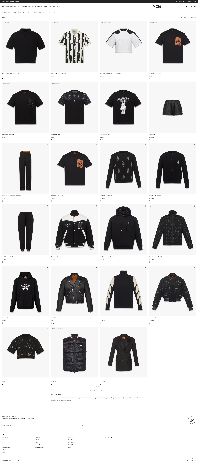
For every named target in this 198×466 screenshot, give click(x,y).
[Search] (186, 6)
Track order (173, 1)
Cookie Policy (70, 444)
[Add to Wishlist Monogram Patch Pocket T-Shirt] (194, 22)
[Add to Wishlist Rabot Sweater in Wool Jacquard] (145, 145)
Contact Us (4, 452)
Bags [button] (11, 6)
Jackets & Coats (52, 12)
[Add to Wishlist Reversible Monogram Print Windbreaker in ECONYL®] (194, 206)
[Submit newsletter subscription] (82, 425)
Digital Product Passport (39, 447)
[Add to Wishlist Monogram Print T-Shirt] (96, 84)
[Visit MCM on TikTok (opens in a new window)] (112, 437)
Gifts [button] (53, 6)
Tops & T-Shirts (26, 12)
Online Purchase (5, 437)
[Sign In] (189, 6)
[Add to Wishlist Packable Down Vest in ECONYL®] (96, 328)
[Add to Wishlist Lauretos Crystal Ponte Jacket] (194, 267)
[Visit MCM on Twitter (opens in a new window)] (108, 437)
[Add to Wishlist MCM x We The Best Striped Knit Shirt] (96, 22)
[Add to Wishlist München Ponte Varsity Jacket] (96, 206)
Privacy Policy (71, 442)
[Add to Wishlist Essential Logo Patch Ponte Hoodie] (145, 206)
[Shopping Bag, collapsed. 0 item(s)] (195, 6)
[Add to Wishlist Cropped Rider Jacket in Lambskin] (96, 267)
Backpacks (17, 6)
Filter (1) (180, 17)
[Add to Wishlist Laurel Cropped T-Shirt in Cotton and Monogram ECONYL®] (145, 22)
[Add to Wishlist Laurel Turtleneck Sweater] (145, 267)
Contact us (182, 1)
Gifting (3, 439)
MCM (3, 404)
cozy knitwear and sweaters (94, 398)
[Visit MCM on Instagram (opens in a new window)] (105, 437)
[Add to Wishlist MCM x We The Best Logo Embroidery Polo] (47, 22)
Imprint (69, 447)
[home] (157, 7)
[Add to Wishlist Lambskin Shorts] (194, 84)
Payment (3, 444)
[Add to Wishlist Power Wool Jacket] (145, 328)
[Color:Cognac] (53, 323)
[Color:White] (149, 78)
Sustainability (38, 444)
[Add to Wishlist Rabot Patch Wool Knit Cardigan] (194, 145)
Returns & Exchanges (6, 447)
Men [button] (29, 6)
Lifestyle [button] (40, 6)
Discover (17, 1)
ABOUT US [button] (59, 6)
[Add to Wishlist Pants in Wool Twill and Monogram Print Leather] (47, 145)
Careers (36, 442)
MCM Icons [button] (47, 6)
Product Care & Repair (6, 449)
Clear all (184, 17)
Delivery (3, 442)
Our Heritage (38, 437)
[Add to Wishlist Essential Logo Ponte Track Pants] (47, 206)
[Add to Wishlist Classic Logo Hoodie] (47, 267)
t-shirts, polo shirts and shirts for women (78, 398)
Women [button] (24, 6)
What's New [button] (5, 6)
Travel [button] (34, 6)
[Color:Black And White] (100, 78)
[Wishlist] (192, 6)
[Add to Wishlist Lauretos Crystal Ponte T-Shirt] (47, 328)
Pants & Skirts (34, 12)
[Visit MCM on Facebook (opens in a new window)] (102, 437)
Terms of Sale (70, 437)
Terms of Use (70, 439)
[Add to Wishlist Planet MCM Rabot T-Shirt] (145, 84)
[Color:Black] (2, 78)
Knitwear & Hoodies (43, 12)
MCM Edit (37, 439)
